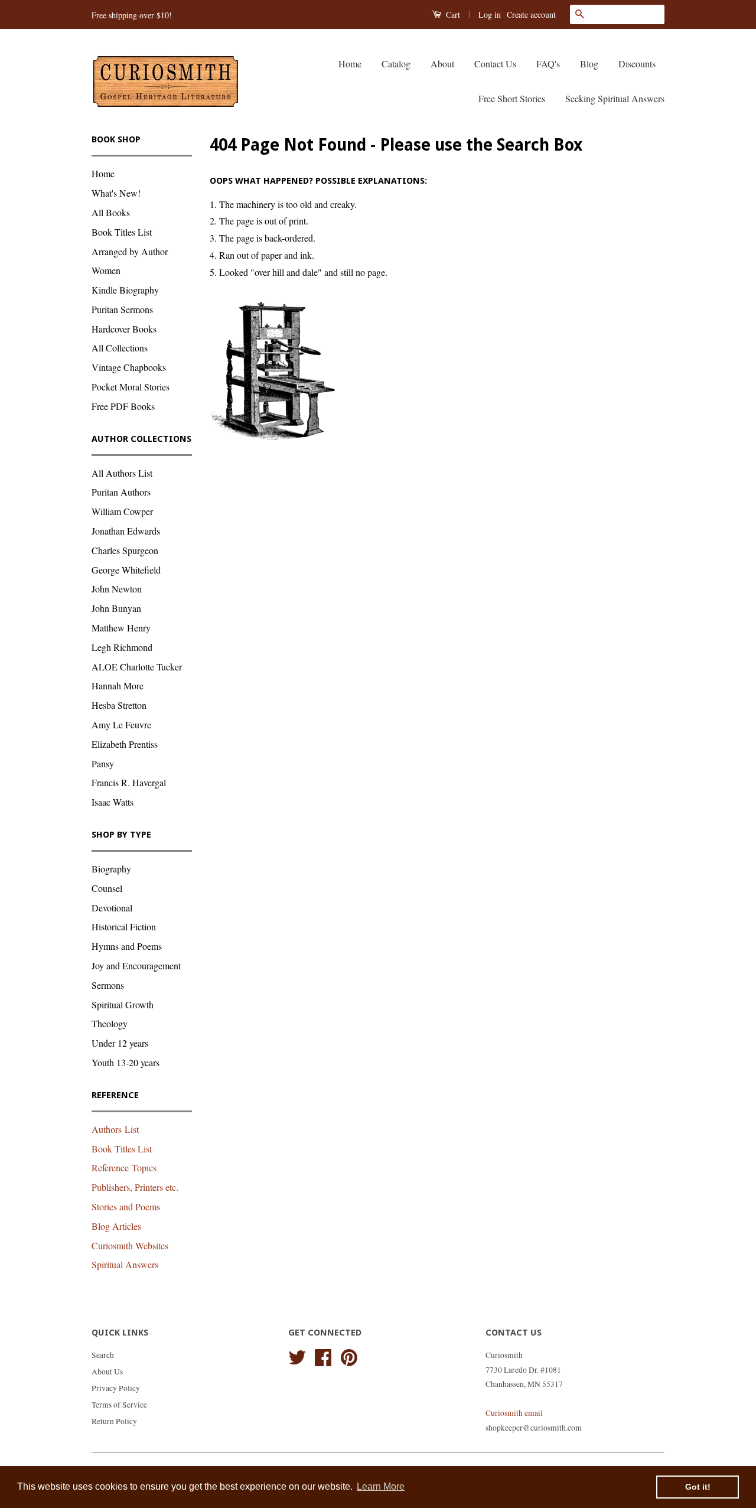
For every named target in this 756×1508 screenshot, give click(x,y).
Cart (452, 14)
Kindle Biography (125, 290)
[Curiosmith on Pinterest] (349, 1355)
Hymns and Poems (127, 946)
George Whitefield (126, 570)
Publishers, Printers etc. (135, 1187)
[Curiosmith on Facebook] (323, 1355)
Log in (489, 14)
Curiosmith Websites (130, 1245)
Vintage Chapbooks (129, 367)
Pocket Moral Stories (131, 386)
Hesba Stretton (119, 705)
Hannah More (118, 685)
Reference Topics (124, 1167)
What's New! (116, 193)
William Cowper (122, 511)
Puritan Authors (121, 492)
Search (103, 1355)
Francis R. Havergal (129, 782)
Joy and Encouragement (136, 965)
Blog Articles (116, 1226)
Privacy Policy (116, 1388)
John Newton (117, 588)
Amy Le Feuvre (121, 724)
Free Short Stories (511, 98)
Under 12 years (120, 1043)
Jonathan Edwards (126, 531)
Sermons (108, 985)
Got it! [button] (698, 1486)
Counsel (107, 888)
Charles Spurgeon (125, 550)
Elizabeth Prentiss (125, 744)
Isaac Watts (112, 802)
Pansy (103, 763)
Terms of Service (119, 1404)
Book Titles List (122, 232)
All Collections (120, 347)
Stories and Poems (126, 1206)
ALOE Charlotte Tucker (137, 666)
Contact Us (495, 63)
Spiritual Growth (123, 1004)
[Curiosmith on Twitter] (297, 1355)
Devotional (112, 907)
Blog (589, 63)
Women (106, 270)
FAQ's (548, 63)
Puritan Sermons (122, 309)
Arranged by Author (130, 251)
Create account (531, 14)
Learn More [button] (381, 1486)
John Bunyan (116, 608)
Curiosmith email (514, 1413)
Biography (111, 868)
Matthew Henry (121, 627)
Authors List (115, 1129)
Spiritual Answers (125, 1264)
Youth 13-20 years (125, 1062)
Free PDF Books (123, 406)
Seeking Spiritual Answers (614, 98)
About (442, 63)
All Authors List (122, 473)
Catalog (396, 63)
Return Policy (114, 1421)
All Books (111, 212)
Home (349, 63)
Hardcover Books (124, 329)
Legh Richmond (122, 647)
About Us (107, 1371)
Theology (110, 1023)
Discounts (637, 63)
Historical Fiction (124, 926)
